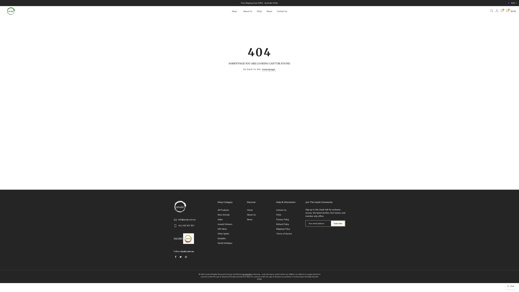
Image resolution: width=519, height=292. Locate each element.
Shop (234, 11)
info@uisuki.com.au (187, 219)
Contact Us (282, 11)
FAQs (259, 11)
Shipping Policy (283, 229)
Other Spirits (223, 233)
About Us (247, 11)
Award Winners (225, 224)
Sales (220, 219)
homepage (268, 69)
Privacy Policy (282, 219)
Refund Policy (282, 224)
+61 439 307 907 (186, 225)
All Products (223, 210)
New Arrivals (224, 214)
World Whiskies (225, 243)
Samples (222, 238)
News (269, 11)
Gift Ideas (222, 229)
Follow (184, 251)
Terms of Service (284, 233)
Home (250, 210)
